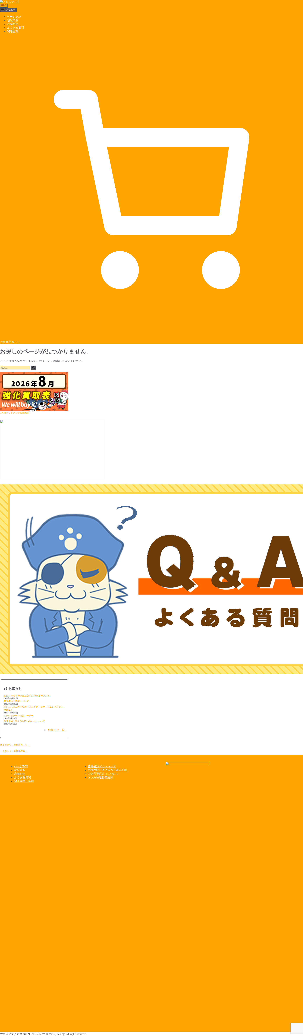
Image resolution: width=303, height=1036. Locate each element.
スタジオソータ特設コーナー (18, 715)
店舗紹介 (12, 23)
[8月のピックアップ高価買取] (34, 391)
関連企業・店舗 (24, 781)
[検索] (33, 368)
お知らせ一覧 (56, 729)
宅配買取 (12, 20)
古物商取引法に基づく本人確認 (107, 770)
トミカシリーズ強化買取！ (13, 751)
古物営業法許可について (103, 773)
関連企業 (12, 31)
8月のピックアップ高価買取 (14, 413)
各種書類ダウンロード (102, 766)
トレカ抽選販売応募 (100, 777)
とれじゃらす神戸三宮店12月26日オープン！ (27, 695)
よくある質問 (15, 27)
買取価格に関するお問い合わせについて (24, 721)
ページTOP (14, 16)
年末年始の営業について (16, 701)
